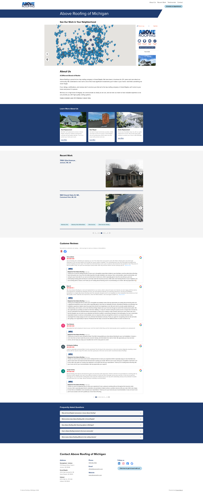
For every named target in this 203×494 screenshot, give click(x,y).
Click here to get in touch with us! (130, 468)
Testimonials (172, 2)
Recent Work (161, 2)
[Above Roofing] (28, 4)
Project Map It (179, 490)
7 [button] (103, 233)
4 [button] (98, 233)
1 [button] (95, 233)
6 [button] (101, 233)
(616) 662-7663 (93, 462)
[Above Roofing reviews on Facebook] (65, 251)
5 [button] (99, 233)
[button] (93, 233)
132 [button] (107, 397)
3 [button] (99, 397)
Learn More (64, 140)
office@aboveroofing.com (96, 469)
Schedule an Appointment (173, 6)
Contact (180, 2)
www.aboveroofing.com (95, 475)
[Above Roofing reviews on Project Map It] (61, 251)
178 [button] (107, 233)
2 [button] (97, 397)
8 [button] (104, 233)
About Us (152, 2)
